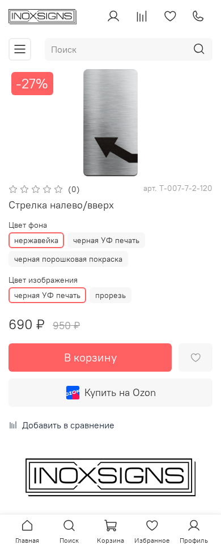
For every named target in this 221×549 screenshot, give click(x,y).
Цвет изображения (43, 280)
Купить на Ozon (120, 392)
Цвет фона (27, 225)
